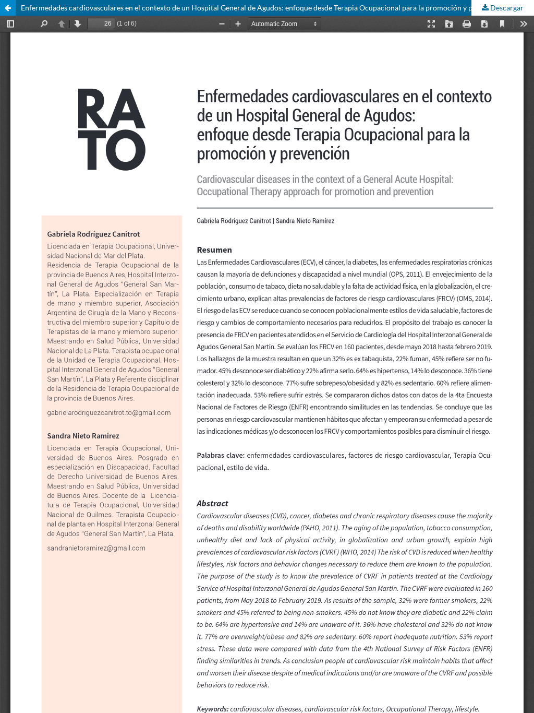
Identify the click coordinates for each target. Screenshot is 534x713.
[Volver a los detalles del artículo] (8, 8)
